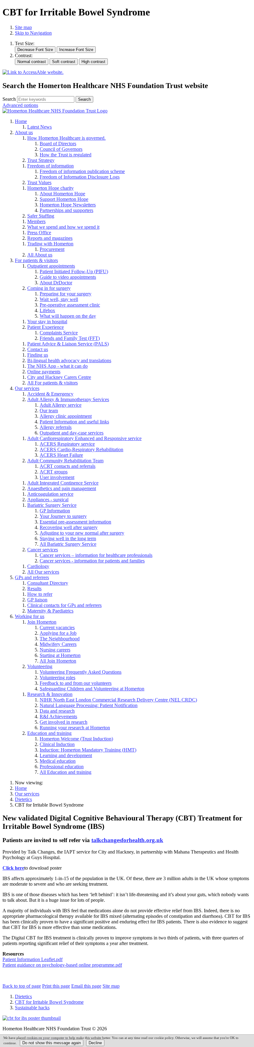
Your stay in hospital (47, 321)
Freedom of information (50, 165)
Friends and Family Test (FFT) (70, 338)
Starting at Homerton (60, 655)
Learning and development (66, 755)
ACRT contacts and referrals (67, 466)
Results (34, 588)
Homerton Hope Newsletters (68, 204)
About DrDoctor (56, 282)
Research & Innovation (49, 694)
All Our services (43, 571)
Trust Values (39, 182)
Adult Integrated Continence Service (63, 482)
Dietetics (23, 799)
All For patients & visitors (52, 382)
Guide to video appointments (68, 277)
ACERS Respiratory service (67, 444)
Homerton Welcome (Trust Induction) (76, 738)
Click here (13, 868)
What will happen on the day (68, 316)
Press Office (39, 232)
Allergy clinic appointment (66, 416)
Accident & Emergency (50, 393)
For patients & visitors (36, 260)
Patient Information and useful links (74, 421)
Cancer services (42, 549)
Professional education (62, 766)
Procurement (52, 249)
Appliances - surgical (47, 499)
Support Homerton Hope (64, 199)
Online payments (43, 371)
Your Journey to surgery (63, 516)
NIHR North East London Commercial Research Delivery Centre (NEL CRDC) (118, 699)
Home (21, 121)
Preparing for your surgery (65, 293)
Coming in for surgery (49, 288)
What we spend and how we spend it (63, 227)
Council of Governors (61, 149)
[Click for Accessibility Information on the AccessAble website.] (33, 72)
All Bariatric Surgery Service (68, 544)
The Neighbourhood (60, 638)
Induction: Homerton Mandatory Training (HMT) (88, 749)
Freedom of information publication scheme (82, 171)
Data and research (57, 711)
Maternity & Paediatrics (50, 610)
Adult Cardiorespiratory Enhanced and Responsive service (84, 438)
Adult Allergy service (60, 405)
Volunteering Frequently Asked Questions (80, 672)
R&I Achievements (58, 716)
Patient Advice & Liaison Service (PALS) (68, 343)
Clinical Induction (57, 744)
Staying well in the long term (68, 538)
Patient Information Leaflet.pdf (32, 959)
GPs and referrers (32, 577)
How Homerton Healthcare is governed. (66, 138)
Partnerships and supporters (66, 210)
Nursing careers (55, 649)
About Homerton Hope (62, 193)
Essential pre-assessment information (75, 521)
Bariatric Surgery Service (52, 505)
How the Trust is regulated (65, 154)
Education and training (49, 733)
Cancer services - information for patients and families (92, 560)
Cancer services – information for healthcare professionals (96, 555)
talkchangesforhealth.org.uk (127, 840)
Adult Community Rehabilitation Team (65, 460)
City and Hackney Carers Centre (59, 377)
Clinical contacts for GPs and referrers (64, 605)
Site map (23, 27)
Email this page (86, 986)
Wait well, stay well (59, 299)
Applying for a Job (58, 633)
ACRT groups (54, 471)
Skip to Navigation (33, 33)
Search (9, 99)
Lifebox (47, 310)
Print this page (56, 986)
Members (36, 221)
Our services (27, 388)
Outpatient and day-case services (71, 432)
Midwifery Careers (58, 644)
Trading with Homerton (50, 243)
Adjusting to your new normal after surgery (82, 533)
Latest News (39, 126)
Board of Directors (58, 143)
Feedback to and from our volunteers (76, 683)
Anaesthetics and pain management (61, 488)
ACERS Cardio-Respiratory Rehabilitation (81, 449)
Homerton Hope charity (50, 188)
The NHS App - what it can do (57, 366)
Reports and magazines (49, 238)
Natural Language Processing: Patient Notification (89, 705)
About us (24, 132)
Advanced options (20, 105)
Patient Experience (45, 327)
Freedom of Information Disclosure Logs (80, 177)
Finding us (37, 355)
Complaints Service (59, 332)
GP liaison (37, 599)
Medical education (58, 761)
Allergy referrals (56, 427)
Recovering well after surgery (69, 527)
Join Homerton (41, 622)
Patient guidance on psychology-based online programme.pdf (62, 965)
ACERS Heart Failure (61, 455)
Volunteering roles (57, 677)
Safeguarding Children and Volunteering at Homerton (92, 688)
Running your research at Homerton (75, 727)
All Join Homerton (58, 660)
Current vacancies (57, 627)
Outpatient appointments (51, 266)
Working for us (29, 616)
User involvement (57, 477)
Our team (49, 410)
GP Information (55, 510)
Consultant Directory (47, 583)
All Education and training (65, 772)
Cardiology (38, 566)
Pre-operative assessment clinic (70, 304)
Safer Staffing (40, 215)
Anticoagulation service (50, 494)
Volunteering (39, 666)
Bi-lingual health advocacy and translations (69, 360)
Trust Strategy (41, 160)
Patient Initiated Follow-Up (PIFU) (74, 271)
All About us (39, 254)
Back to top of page (21, 986)
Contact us (37, 349)
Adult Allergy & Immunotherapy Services (68, 399)
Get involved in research (63, 722)
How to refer (39, 594)
